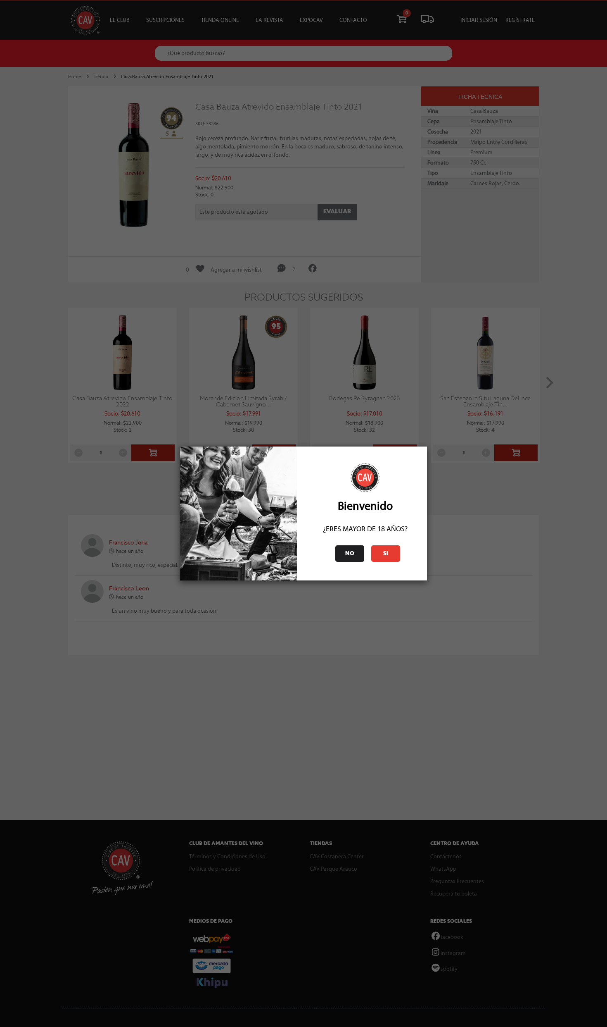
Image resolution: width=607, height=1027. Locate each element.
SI (385, 554)
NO (349, 554)
